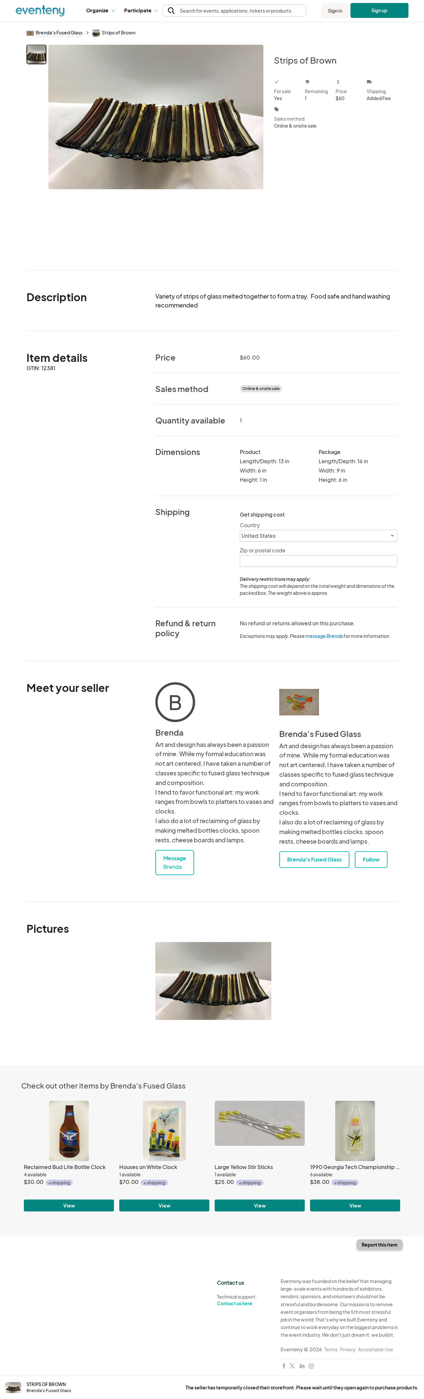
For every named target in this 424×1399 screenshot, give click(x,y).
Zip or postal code (263, 550)
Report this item (380, 1245)
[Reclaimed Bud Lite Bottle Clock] (69, 1131)
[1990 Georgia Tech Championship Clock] (355, 1131)
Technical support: (237, 1300)
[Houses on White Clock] (164, 1131)
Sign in (335, 11)
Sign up (379, 10)
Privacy (348, 1349)
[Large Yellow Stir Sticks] (260, 1131)
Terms (331, 1349)
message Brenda (324, 636)
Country (250, 525)
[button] (100, 10)
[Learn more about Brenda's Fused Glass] (299, 702)
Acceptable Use (375, 1349)
